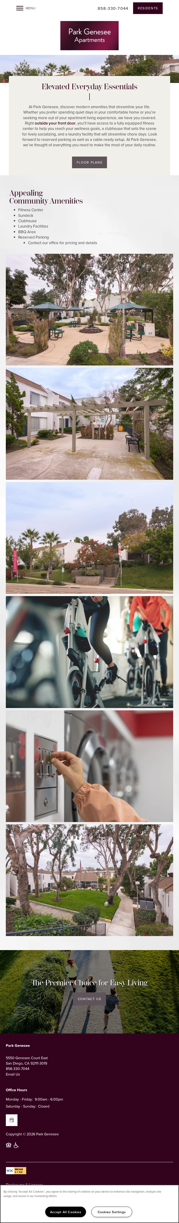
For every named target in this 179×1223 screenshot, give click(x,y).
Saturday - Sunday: (21, 1106)
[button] (148, 8)
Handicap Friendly (16, 1147)
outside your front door (55, 123)
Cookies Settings (112, 1211)
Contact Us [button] (89, 999)
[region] (89, 1204)
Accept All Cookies (65, 1211)
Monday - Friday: (19, 1099)
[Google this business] (11, 1120)
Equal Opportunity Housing (8, 1147)
